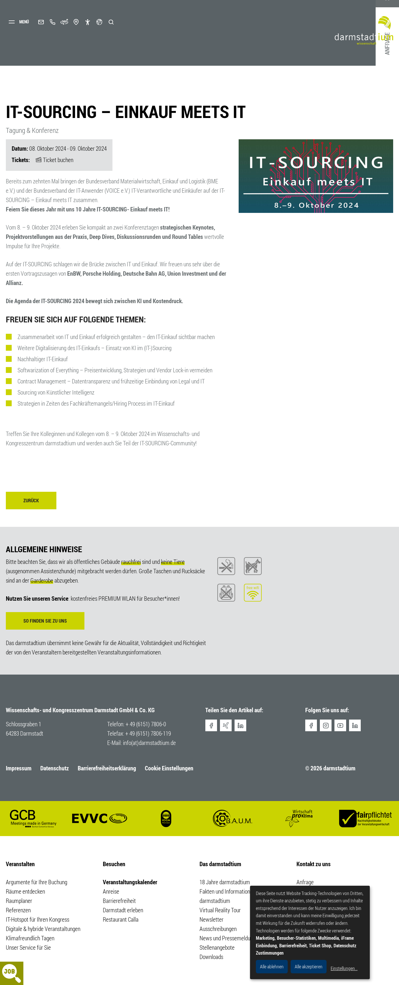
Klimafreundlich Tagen (30, 938)
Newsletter (211, 919)
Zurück (31, 500)
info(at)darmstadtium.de (149, 743)
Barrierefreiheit (119, 901)
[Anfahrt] (76, 22)
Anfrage (305, 882)
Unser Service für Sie (28, 947)
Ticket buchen (58, 160)
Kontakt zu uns (313, 864)
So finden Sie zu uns (45, 621)
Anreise (111, 891)
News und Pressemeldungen (230, 938)
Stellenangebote (217, 947)
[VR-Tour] (64, 22)
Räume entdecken (25, 891)
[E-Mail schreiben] (41, 22)
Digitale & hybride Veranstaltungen (43, 929)
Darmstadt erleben (123, 910)
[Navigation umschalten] (20, 22)
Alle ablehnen (272, 966)
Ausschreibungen (218, 929)
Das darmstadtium (220, 864)
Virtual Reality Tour (220, 910)
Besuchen (114, 864)
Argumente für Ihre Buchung (36, 882)
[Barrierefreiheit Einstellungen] (87, 22)
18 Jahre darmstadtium (225, 882)
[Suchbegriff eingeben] (111, 22)
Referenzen (18, 910)
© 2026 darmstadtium (330, 768)
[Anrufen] (52, 22)
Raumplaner (19, 901)
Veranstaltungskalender (130, 882)
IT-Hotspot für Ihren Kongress (37, 919)
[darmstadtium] (366, 30)
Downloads (211, 957)
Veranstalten (20, 864)
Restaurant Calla (120, 919)
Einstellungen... (344, 968)
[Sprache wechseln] (99, 22)
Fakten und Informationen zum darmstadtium (233, 896)
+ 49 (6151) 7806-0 (146, 724)
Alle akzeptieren (308, 966)
